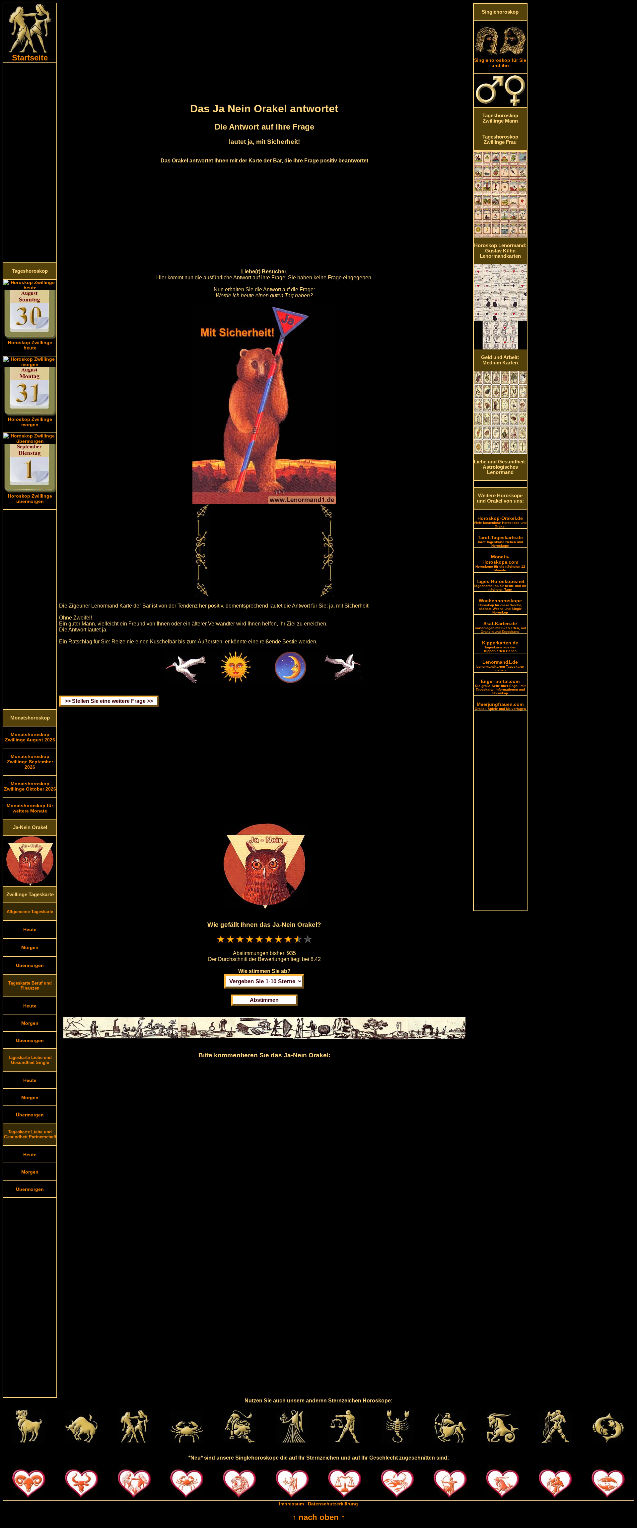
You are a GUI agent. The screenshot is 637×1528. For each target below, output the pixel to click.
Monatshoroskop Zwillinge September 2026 (30, 762)
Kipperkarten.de (500, 646)
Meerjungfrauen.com (500, 706)
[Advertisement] (29, 162)
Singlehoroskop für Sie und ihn (500, 62)
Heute (29, 929)
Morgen (29, 947)
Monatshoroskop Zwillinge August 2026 (30, 737)
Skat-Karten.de (500, 627)
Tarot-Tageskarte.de (500, 541)
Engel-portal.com (500, 687)
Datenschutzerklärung (333, 1503)
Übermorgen (30, 965)
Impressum (291, 1503)
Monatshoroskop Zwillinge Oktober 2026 (30, 786)
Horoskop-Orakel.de (500, 522)
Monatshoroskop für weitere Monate (30, 808)
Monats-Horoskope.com (500, 563)
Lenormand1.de (500, 665)
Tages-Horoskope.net (500, 585)
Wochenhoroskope (500, 606)
